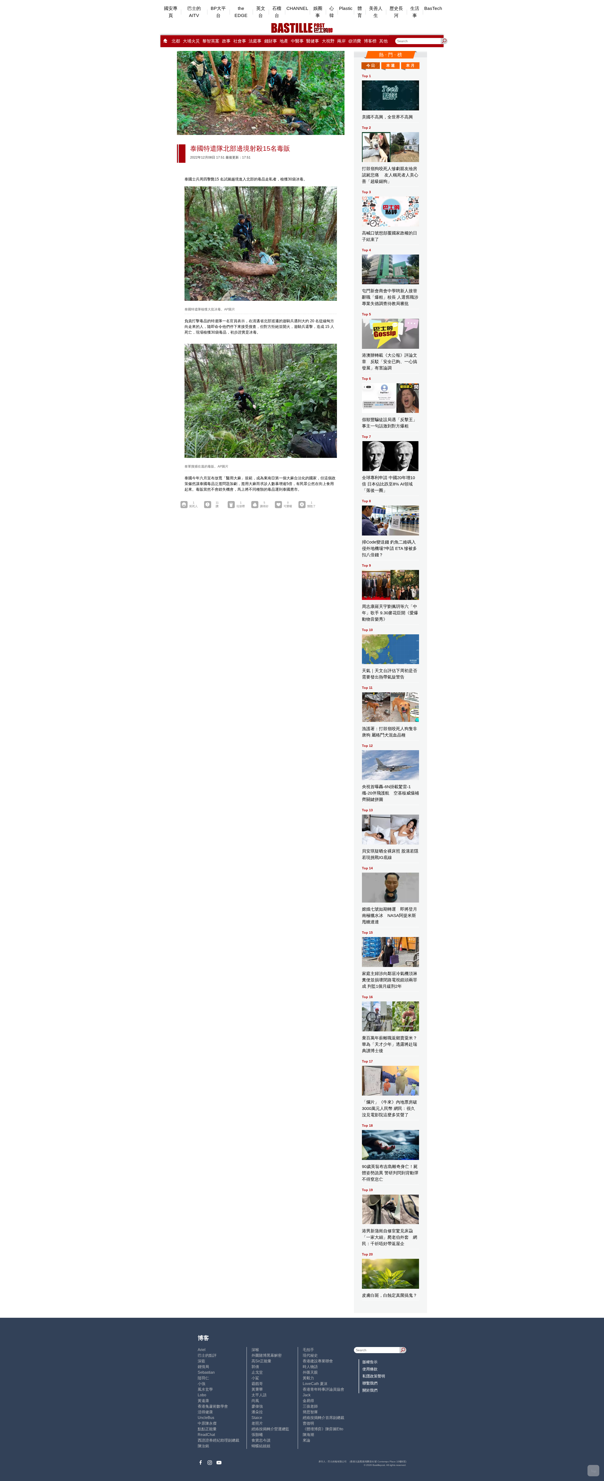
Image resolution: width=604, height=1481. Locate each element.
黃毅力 (308, 1378)
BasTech (433, 8)
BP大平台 (218, 12)
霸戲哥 (257, 1384)
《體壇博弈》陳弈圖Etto (323, 1429)
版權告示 (370, 1362)
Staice (257, 1418)
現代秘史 (310, 1355)
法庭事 (255, 41)
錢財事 (270, 41)
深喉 (255, 1350)
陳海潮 (308, 1435)
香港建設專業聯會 (318, 1361)
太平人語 (259, 1395)
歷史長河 (396, 12)
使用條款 (370, 1369)
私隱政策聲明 (373, 1376)
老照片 (257, 1423)
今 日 (370, 65)
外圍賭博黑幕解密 (267, 1355)
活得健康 (205, 1412)
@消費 (354, 41)
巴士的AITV (194, 12)
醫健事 (312, 41)
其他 (383, 41)
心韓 (331, 12)
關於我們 (370, 1390)
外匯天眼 (310, 1372)
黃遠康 (203, 1401)
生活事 (414, 12)
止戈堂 (257, 1372)
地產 (284, 41)
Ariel (202, 1350)
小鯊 (255, 1378)
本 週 (390, 65)
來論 (306, 1440)
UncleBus (206, 1418)
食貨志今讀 (261, 1440)
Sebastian (206, 1372)
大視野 (328, 41)
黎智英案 (210, 41)
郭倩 (255, 1367)
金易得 (308, 1401)
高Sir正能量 (261, 1361)
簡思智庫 (310, 1412)
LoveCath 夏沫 (315, 1384)
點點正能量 (207, 1429)
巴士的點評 (207, 1355)
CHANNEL (297, 8)
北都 (176, 41)
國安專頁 (170, 12)
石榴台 (276, 12)
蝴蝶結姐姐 (261, 1446)
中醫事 (297, 41)
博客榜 (370, 41)
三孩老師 (310, 1406)
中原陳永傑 (207, 1423)
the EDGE (241, 12)
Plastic (345, 8)
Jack (306, 1395)
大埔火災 (191, 41)
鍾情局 (203, 1367)
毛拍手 (308, 1350)
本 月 (410, 65)
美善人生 (375, 12)
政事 (226, 41)
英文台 (260, 12)
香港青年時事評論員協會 (323, 1389)
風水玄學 (205, 1389)
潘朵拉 (257, 1412)
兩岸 (341, 41)
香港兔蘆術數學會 (213, 1406)
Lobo (202, 1395)
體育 (359, 12)
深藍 (201, 1361)
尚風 (255, 1401)
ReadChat (206, 1435)
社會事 (239, 41)
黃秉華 (257, 1389)
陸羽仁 (203, 1378)
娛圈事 (317, 12)
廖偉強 (257, 1406)
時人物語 (310, 1367)
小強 (201, 1384)
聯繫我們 (370, 1383)
